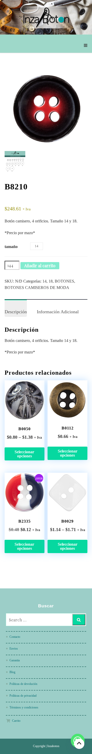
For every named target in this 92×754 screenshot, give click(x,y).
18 (51, 281)
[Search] (78, 619)
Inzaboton (53, 746)
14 (44, 281)
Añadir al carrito (39, 265)
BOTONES (64, 281)
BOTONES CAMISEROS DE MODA (37, 287)
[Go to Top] (79, 743)
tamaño (11, 246)
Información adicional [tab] (58, 311)
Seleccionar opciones (24, 454)
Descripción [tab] (16, 311)
